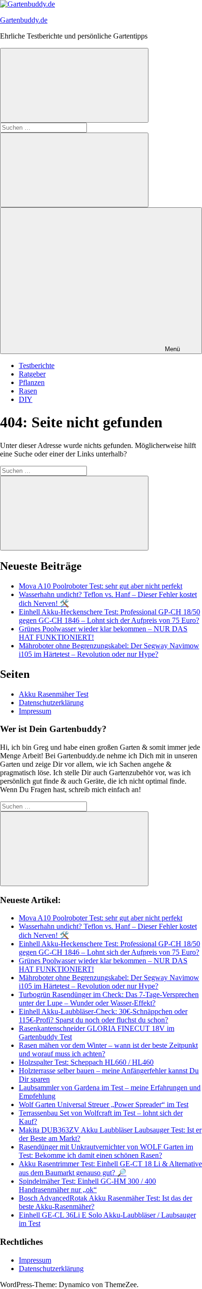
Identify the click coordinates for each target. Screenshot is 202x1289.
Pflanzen (32, 382)
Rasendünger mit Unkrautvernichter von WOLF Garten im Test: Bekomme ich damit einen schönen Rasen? (106, 1151)
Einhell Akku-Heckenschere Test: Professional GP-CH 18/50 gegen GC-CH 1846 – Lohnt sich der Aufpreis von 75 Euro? (109, 616)
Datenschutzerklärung (51, 703)
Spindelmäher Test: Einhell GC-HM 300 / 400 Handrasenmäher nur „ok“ (87, 1185)
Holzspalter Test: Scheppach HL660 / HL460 (86, 1062)
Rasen (28, 391)
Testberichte (36, 365)
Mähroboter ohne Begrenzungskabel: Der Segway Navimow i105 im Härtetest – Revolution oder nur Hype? (109, 650)
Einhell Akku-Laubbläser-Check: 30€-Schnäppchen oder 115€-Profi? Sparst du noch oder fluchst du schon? (103, 1015)
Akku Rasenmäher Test (53, 694)
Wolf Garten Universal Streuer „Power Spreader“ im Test (103, 1104)
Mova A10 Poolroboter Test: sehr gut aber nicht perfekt (100, 586)
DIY (25, 399)
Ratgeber (32, 374)
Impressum (35, 711)
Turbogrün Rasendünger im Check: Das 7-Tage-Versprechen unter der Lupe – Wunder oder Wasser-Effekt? (109, 998)
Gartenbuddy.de (23, 20)
